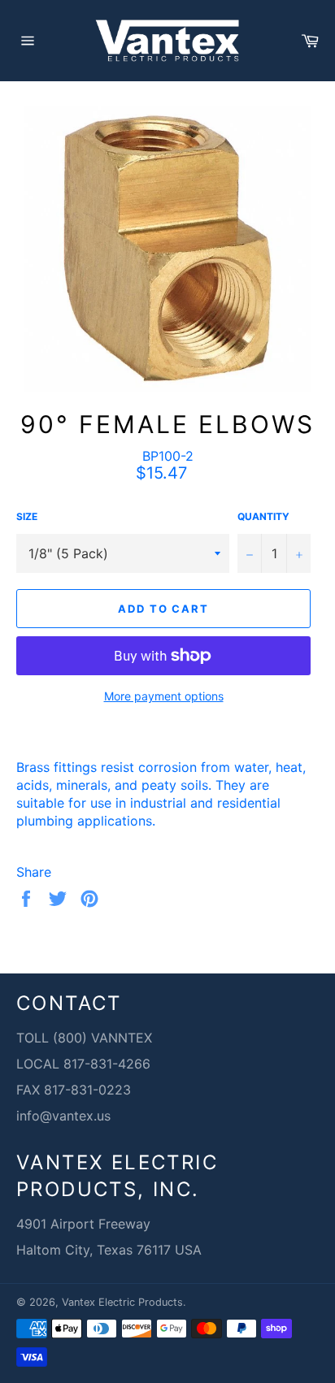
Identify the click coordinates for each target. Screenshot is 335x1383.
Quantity (263, 516)
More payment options (164, 696)
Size (26, 516)
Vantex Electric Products (122, 1302)
